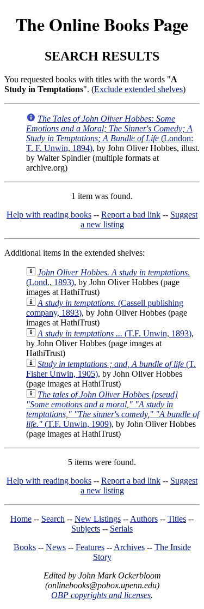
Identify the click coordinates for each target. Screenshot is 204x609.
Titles (177, 518)
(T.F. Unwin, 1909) (112, 409)
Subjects (85, 528)
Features (90, 547)
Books (25, 547)
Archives (129, 547)
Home (21, 518)
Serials (121, 528)
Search (53, 518)
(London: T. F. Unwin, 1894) (109, 133)
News (56, 547)
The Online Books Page (102, 24)
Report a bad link (130, 214)
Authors (144, 518)
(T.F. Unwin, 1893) (114, 333)
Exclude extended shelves (138, 89)
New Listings (98, 518)
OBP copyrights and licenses (101, 595)
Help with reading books (49, 214)
